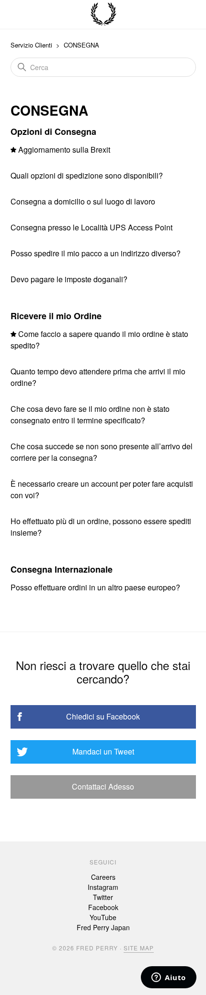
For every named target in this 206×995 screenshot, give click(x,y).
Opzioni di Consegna (53, 131)
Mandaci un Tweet (103, 751)
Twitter (103, 897)
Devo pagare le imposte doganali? (69, 279)
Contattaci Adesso (103, 786)
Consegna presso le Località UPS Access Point (91, 227)
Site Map (139, 948)
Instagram (103, 887)
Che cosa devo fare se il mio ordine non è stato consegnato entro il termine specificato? (90, 414)
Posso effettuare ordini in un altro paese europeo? (95, 587)
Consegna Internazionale (62, 569)
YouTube (103, 917)
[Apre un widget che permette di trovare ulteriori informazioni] (168, 978)
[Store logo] (103, 14)
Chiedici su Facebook (103, 716)
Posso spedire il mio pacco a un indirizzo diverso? (96, 253)
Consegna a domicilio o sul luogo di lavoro (83, 201)
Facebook (103, 907)
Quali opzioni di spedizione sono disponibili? (87, 175)
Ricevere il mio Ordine (56, 316)
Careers (103, 877)
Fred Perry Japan (103, 927)
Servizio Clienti (31, 44)
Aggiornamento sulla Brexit (64, 149)
